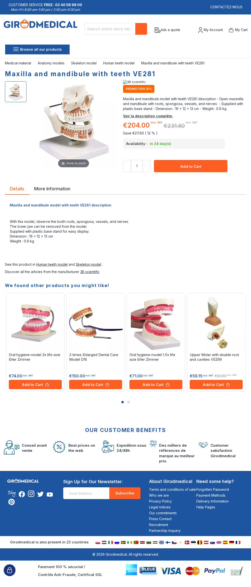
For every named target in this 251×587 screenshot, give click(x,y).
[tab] (17, 189)
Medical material (18, 63)
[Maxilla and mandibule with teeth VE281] (15, 91)
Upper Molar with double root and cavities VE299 (214, 357)
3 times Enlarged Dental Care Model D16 (93, 357)
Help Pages (205, 507)
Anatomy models (51, 63)
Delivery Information (212, 501)
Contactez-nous (226, 7)
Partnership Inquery (165, 530)
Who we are (159, 495)
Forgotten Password (212, 489)
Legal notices (160, 507)
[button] (123, 402)
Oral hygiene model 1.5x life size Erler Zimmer (152, 357)
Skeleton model (84, 63)
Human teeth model (119, 63)
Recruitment (158, 525)
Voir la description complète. (148, 116)
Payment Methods (211, 495)
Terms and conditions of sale (172, 489)
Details (17, 188)
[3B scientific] (184, 82)
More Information (52, 188)
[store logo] (42, 30)
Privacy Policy (160, 501)
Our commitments (163, 513)
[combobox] (116, 29)
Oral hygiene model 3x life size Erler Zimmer (34, 357)
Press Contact (160, 519)
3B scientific (90, 272)
